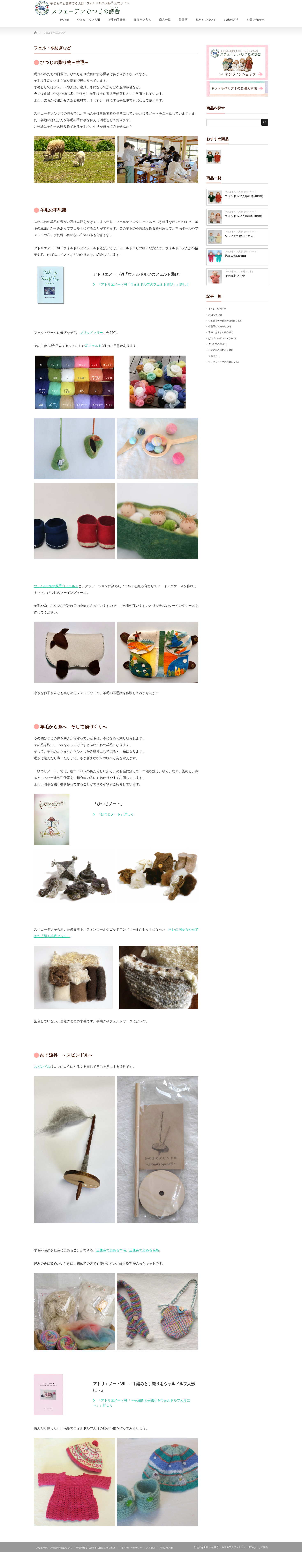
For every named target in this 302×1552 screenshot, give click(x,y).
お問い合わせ (166, 1547)
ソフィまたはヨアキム (239, 236)
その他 (211, 355)
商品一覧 (165, 20)
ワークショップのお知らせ (221, 361)
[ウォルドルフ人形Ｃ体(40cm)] (213, 157)
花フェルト (93, 345)
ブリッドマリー (91, 332)
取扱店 (183, 20)
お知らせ (212, 314)
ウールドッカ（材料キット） (239, 271)
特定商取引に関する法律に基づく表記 (95, 1547)
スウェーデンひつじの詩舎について (54, 1547)
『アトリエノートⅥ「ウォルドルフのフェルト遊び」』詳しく (143, 284)
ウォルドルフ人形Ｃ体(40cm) (244, 196)
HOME (64, 20)
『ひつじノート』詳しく (115, 814)
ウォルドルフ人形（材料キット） (242, 191)
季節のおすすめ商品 (218, 332)
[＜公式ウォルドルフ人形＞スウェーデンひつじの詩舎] (81, 8)
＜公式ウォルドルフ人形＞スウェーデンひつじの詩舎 (238, 1547)
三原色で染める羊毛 (111, 1250)
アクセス (150, 1547)
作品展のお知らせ (217, 326)
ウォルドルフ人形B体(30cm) (243, 216)
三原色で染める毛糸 (144, 1250)
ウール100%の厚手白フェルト (56, 586)
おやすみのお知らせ (218, 349)
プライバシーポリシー (130, 1547)
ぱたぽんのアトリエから (220, 338)
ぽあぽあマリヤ (235, 276)
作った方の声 (215, 344)
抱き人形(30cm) (235, 256)
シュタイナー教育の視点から (223, 320)
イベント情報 (215, 308)
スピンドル (42, 1066)
